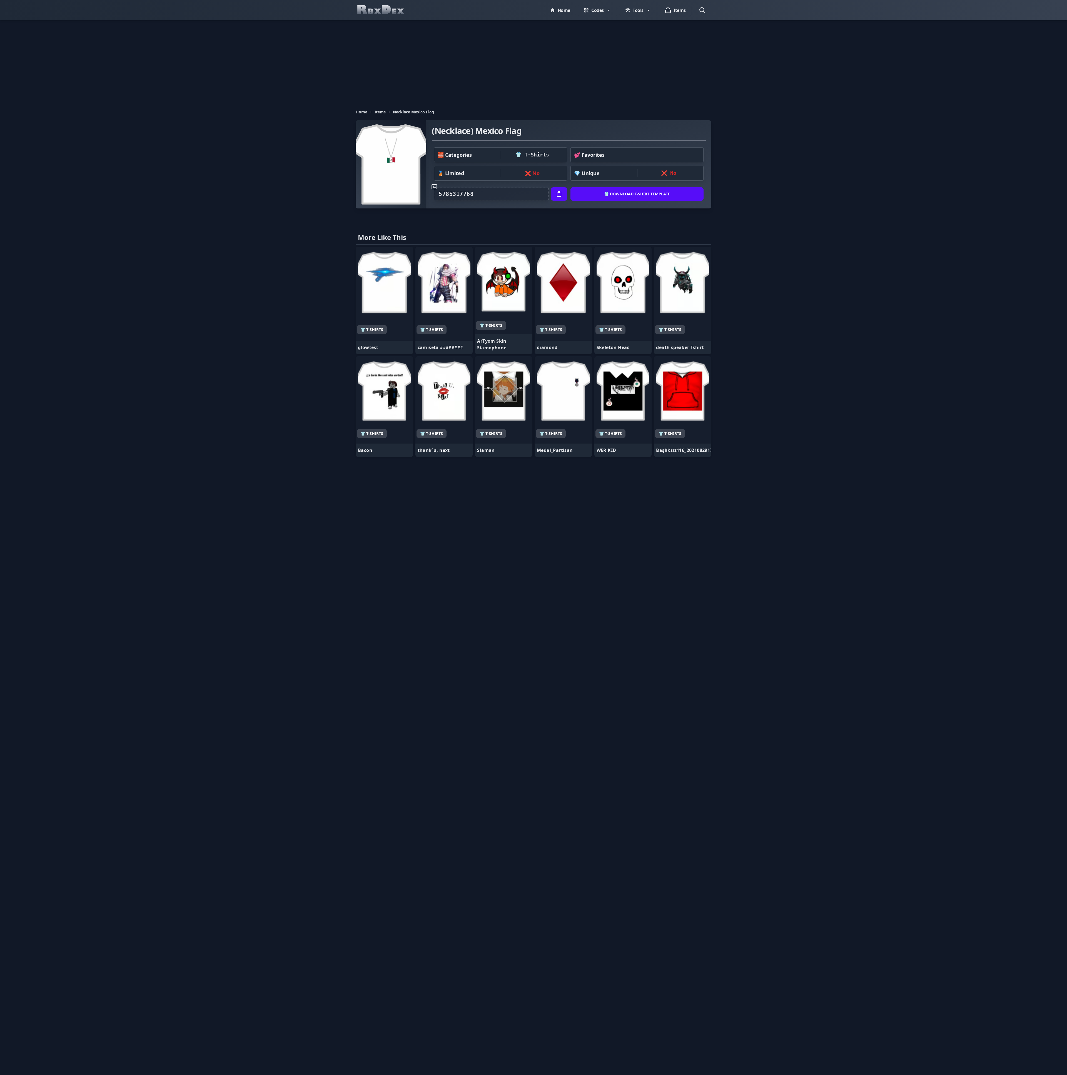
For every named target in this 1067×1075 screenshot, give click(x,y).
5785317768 (456, 194)
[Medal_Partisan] (563, 406)
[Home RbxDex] (386, 10)
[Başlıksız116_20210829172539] (682, 406)
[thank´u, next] (444, 406)
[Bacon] (384, 406)
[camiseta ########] (444, 300)
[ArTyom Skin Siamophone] (503, 300)
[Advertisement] (533, 62)
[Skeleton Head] (623, 300)
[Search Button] (702, 10)
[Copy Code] (559, 194)
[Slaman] (503, 406)
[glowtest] (384, 300)
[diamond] (563, 300)
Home (361, 112)
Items (380, 112)
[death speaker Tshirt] (682, 300)
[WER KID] (623, 406)
